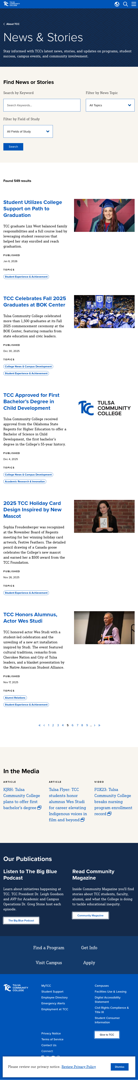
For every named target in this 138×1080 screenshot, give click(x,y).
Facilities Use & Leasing (110, 991)
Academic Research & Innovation (25, 481)
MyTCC (46, 985)
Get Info (89, 947)
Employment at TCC (54, 1009)
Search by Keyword (18, 93)
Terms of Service (52, 1039)
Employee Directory (54, 997)
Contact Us (48, 1045)
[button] (125, 4)
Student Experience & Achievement (26, 277)
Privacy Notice (51, 1033)
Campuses (102, 985)
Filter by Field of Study (21, 119)
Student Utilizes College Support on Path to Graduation (32, 208)
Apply (89, 962)
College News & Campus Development (28, 366)
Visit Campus (49, 962)
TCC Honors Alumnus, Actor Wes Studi (30, 617)
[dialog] (69, 1066)
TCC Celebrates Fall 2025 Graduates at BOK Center (34, 301)
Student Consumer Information (107, 1020)
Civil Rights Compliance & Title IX (112, 1010)
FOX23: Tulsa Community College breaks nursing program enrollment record (113, 801)
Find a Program (48, 947)
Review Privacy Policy (79, 1067)
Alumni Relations (15, 698)
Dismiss (119, 1067)
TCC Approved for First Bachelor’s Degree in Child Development (31, 401)
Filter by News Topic (102, 93)
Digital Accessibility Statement (107, 999)
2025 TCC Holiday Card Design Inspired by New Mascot (32, 509)
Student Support (52, 991)
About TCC (13, 24)
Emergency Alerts (53, 1003)
